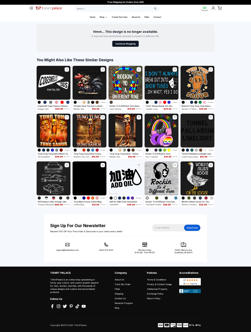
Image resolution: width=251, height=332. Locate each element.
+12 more (210, 102)
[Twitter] (65, 306)
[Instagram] (58, 306)
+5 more (102, 150)
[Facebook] (52, 306)
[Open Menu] (31, 8)
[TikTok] (77, 306)
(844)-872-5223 (106, 250)
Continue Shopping (125, 43)
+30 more (138, 198)
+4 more (66, 150)
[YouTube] (84, 306)
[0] (219, 8)
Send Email (192, 227)
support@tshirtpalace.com (67, 250)
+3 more (210, 150)
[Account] (213, 8)
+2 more (102, 102)
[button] (67, 69)
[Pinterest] (71, 306)
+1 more (174, 102)
